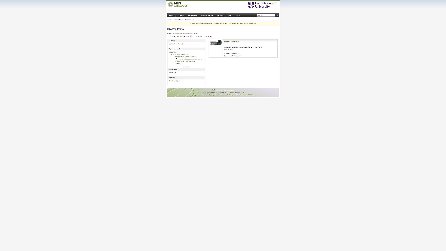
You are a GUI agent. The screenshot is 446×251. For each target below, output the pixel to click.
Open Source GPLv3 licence (248, 95)
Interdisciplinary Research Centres (185, 56)
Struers (208, 36)
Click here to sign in (235, 23)
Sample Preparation (184, 36)
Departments (192, 15)
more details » (228, 49)
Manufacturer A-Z (207, 15)
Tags (229, 15)
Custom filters (189, 20)
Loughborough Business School (184, 61)
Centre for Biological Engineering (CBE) (189, 59)
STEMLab (178, 63)
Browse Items (178, 20)
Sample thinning (174, 81)
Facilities (220, 15)
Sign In (237, 15)
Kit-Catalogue (230, 92)
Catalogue (172, 52)
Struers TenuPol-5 (231, 42)
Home (171, 15)
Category (181, 15)
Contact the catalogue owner (225, 90)
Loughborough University (179, 54)
